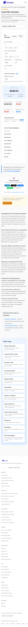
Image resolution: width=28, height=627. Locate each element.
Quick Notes (4, 551)
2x (14, 56)
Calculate (14, 36)
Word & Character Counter (7, 480)
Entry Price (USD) (8, 42)
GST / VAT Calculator (6, 530)
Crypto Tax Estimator (13, 171)
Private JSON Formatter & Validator (9, 493)
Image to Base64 (5, 590)
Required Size (21, 36)
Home (3, 7)
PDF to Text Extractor (6, 572)
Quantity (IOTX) (8, 59)
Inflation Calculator (5, 535)
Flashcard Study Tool (6, 559)
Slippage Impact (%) (9, 76)
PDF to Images (4, 566)
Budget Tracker (5, 540)
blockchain (8, 7)
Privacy (3, 623)
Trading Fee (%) (18, 59)
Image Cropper (4, 587)
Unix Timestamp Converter (7, 501)
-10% (6, 47)
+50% (10, 56)
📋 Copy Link (18, 187)
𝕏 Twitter (13, 185)
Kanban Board (4, 556)
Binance (3, 603)
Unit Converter (4, 475)
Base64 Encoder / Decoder (7, 496)
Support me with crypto (14, 467)
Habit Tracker (4, 553)
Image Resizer (4, 585)
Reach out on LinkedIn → (7, 615)
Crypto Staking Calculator (7, 511)
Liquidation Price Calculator (7, 514)
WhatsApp (10, 187)
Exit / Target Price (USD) (10, 50)
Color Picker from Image (7, 595)
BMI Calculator (4, 483)
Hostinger (3, 606)
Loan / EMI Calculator (6, 538)
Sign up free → (7, 203)
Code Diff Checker (5, 504)
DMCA (23, 623)
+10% (15, 47)
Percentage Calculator (6, 477)
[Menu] (25, 2)
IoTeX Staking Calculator (11, 325)
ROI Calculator (4, 532)
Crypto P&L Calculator (6, 519)
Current (11, 47)
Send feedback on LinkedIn (18, 192)
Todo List (3, 548)
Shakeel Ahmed (15, 20)
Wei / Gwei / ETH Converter (7, 522)
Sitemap (12, 623)
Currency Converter (5, 486)
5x (17, 56)
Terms (7, 623)
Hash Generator (5, 498)
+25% (6, 56)
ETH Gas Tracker (5, 517)
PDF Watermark (5, 577)
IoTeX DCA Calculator (10, 319)
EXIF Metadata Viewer (6, 593)
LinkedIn (7, 185)
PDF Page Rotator (5, 574)
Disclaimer (18, 623)
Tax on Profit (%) (8, 65)
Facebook (20, 185)
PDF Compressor (5, 569)
